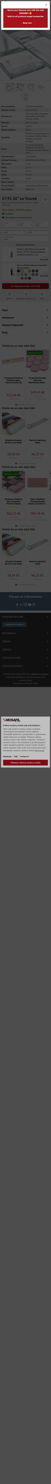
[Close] (46, 4)
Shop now (27, 23)
